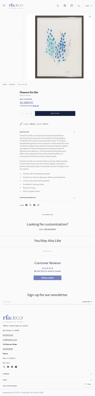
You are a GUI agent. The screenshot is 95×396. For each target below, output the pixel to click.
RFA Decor (34, 393)
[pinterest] (34, 205)
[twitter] (30, 205)
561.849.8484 (8, 349)
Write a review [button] (47, 278)
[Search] (57, 6)
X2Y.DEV (16, 393)
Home (5, 84)
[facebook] (26, 205)
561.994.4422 (8, 335)
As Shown (12, 84)
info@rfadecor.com (10, 340)
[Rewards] (64, 6)
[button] (4, 6)
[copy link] (38, 205)
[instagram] (16, 366)
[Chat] (71, 6)
